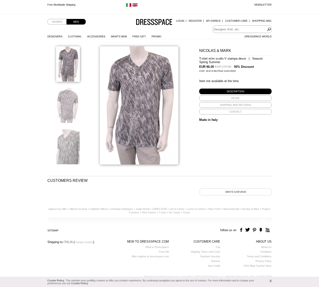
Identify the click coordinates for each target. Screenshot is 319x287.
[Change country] (128, 6)
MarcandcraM (231, 209)
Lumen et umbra (196, 209)
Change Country (83, 242)
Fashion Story (264, 265)
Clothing (75, 36)
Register (195, 20)
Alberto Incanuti (78, 209)
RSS (246, 265)
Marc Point (214, 209)
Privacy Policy (263, 261)
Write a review (235, 191)
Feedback (266, 251)
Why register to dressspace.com (150, 256)
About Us (266, 247)
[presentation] (235, 91)
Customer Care (236, 20)
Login (180, 20)
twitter (248, 230)
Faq (218, 247)
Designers (54, 36)
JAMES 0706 (159, 209)
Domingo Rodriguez (122, 209)
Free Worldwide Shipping (61, 4)
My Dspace (213, 20)
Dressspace (154, 22)
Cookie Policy (55, 280)
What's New (119, 36)
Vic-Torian (174, 212)
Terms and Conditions (259, 256)
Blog (252, 265)
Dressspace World (258, 36)
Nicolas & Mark (250, 209)
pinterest (254, 230)
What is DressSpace (157, 247)
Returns (215, 261)
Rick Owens (149, 212)
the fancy (261, 230)
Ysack (186, 212)
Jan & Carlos (177, 209)
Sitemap (52, 230)
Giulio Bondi (142, 209)
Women (57, 21)
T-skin (162, 212)
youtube (267, 230)
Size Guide (214, 265)
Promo (156, 36)
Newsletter (263, 4)
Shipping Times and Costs (205, 251)
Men (76, 21)
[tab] (235, 91)
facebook (242, 230)
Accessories (96, 36)
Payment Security (210, 256)
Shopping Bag (262, 20)
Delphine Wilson (99, 209)
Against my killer (57, 209)
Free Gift (139, 36)
